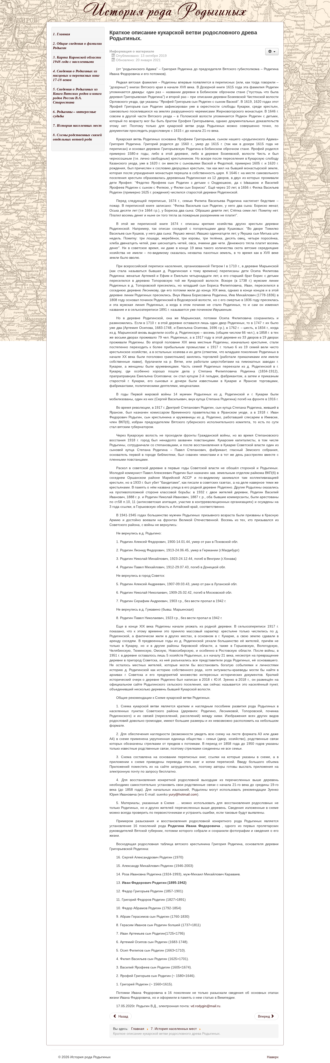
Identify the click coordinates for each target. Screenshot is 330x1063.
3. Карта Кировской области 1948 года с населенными (77, 59)
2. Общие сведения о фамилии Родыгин (77, 45)
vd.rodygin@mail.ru (205, 1006)
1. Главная (61, 34)
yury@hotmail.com (183, 794)
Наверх (273, 1057)
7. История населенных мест (77, 125)
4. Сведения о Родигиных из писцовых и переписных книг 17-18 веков (76, 75)
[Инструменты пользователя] (272, 51)
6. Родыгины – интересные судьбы (74, 113)
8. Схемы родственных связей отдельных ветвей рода (77, 137)
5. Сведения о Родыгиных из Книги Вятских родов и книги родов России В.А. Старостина (77, 96)
